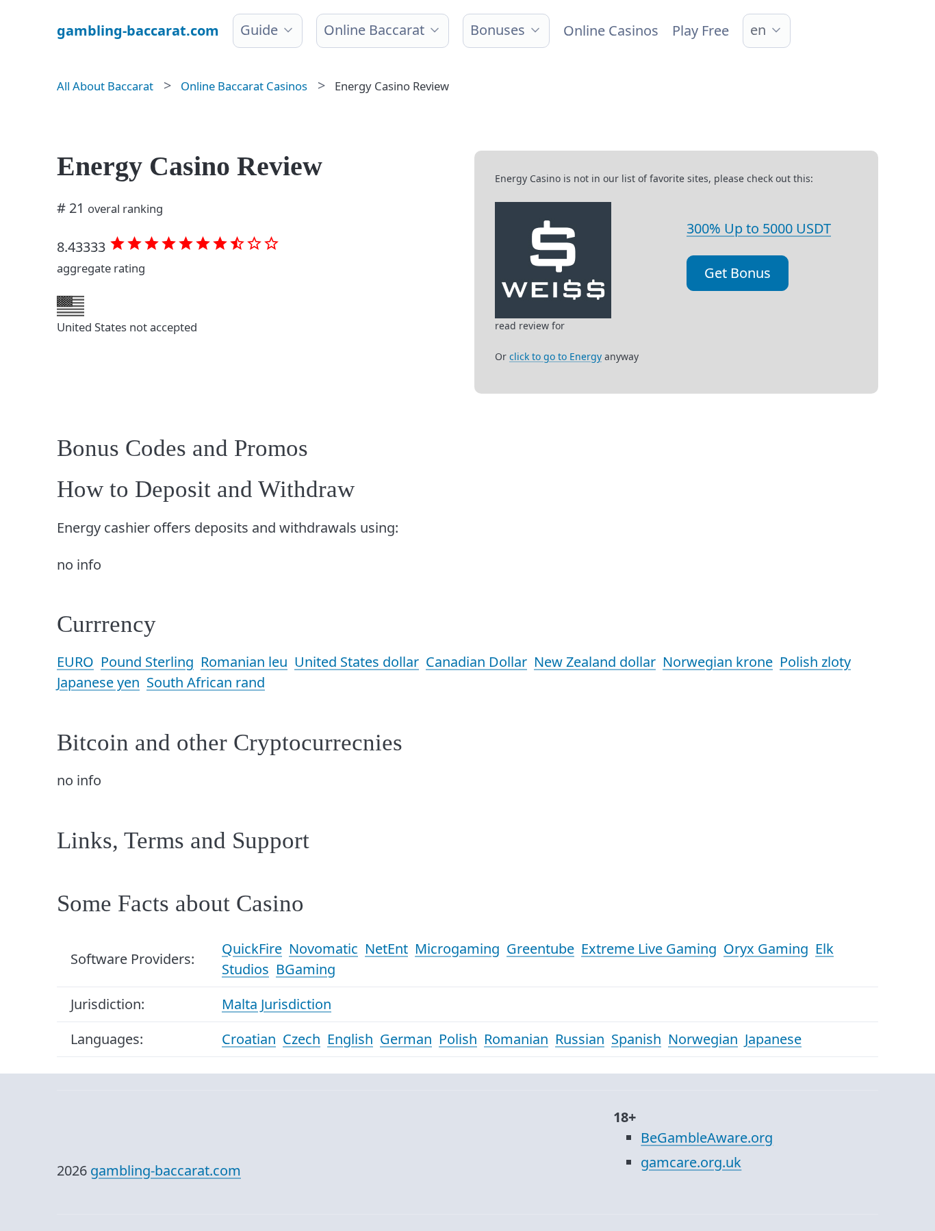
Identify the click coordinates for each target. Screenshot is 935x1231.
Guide (259, 30)
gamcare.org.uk (691, 1162)
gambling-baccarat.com (165, 1170)
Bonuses (497, 30)
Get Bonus (737, 273)
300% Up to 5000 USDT (759, 228)
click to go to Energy (555, 356)
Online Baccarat (374, 30)
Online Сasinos (610, 30)
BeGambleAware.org (707, 1137)
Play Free (700, 30)
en (758, 30)
